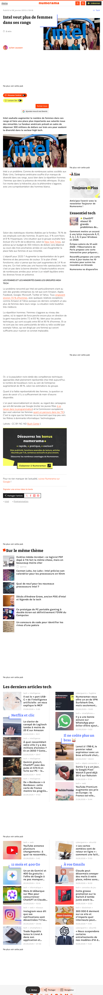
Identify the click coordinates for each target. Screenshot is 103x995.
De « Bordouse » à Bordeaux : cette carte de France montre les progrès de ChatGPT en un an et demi (34, 786)
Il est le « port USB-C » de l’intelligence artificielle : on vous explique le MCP (35, 701)
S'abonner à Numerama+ (32, 465)
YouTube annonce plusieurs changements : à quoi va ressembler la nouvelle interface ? (34, 850)
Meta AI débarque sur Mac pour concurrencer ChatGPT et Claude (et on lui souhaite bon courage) (34, 895)
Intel (7, 501)
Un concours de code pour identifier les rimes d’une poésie (39, 624)
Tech (98, 10)
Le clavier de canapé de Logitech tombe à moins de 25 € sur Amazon (35, 726)
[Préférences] (83, 3)
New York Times (52, 241)
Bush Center (33, 423)
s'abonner (95, 3)
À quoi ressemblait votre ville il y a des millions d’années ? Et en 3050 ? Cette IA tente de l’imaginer (35, 746)
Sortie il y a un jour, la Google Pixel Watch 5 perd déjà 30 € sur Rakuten (87, 771)
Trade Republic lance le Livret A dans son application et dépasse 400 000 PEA (33, 935)
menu (5, 3)
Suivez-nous (42, 106)
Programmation (21, 501)
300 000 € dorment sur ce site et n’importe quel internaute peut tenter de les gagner (88, 915)
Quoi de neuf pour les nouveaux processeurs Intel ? (35, 585)
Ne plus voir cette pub (13, 86)
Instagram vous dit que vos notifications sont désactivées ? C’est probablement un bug (34, 915)
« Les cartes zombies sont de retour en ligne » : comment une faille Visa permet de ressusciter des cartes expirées (87, 850)
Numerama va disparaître (84, 269)
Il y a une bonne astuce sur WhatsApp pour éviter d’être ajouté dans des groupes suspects (87, 721)
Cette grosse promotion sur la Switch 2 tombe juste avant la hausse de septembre (86, 895)
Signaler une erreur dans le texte (18, 489)
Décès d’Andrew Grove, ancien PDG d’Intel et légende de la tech (41, 598)
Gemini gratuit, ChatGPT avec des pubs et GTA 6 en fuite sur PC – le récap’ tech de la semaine (34, 766)
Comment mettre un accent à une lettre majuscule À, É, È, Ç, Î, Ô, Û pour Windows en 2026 (84, 235)
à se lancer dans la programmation (32, 408)
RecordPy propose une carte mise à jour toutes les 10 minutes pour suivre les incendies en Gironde (85, 260)
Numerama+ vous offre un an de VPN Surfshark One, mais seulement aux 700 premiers (87, 701)
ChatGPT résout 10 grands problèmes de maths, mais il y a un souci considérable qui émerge (90, 223)
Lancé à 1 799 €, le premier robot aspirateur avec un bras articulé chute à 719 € (87, 751)
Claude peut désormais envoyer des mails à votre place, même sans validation (87, 875)
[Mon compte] (77, 3)
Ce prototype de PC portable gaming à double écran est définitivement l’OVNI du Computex (41, 612)
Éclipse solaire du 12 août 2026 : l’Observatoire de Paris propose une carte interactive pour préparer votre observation (83, 248)
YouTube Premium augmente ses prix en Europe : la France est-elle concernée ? (87, 791)
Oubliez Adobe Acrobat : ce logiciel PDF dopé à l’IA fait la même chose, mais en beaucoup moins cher (39, 560)
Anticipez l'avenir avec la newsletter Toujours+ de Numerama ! (83, 203)
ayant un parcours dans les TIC (48, 412)
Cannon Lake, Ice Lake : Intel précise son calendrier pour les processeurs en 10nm (40, 572)
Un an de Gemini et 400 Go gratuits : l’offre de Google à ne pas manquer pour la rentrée (34, 875)
